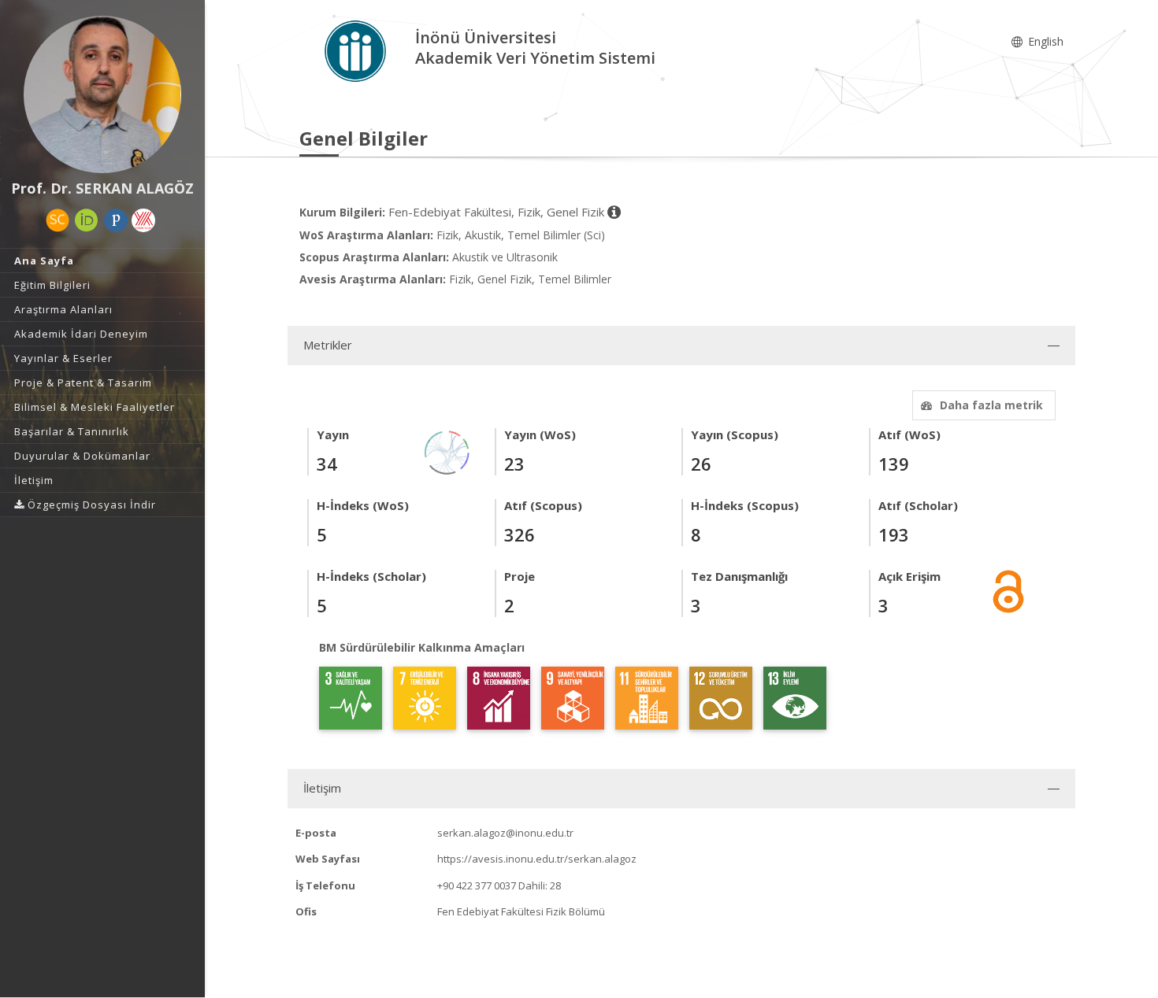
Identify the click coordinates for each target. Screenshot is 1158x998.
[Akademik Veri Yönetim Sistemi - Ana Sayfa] (357, 50)
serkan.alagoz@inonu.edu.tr (505, 833)
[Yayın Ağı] (447, 451)
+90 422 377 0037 (476, 885)
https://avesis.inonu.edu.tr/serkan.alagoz (537, 859)
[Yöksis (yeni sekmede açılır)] (143, 220)
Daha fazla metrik (991, 404)
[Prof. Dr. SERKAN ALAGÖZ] (102, 94)
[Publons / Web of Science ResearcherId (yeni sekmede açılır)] (116, 220)
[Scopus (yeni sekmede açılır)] (57, 220)
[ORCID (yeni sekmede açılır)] (86, 220)
